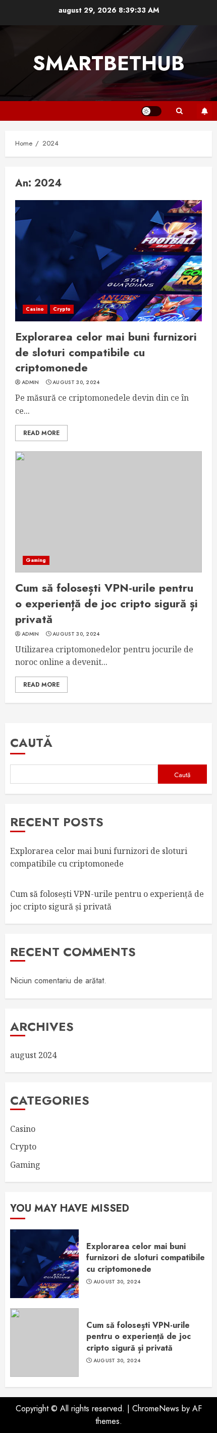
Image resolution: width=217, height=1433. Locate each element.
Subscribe (204, 111)
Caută (31, 742)
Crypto (62, 309)
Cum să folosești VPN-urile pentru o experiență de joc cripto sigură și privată (106, 603)
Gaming (36, 560)
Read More (41, 433)
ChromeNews (155, 1408)
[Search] (179, 111)
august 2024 (33, 1055)
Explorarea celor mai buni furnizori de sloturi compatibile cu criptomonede (106, 352)
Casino (35, 309)
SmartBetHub (109, 63)
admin (30, 382)
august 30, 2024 (76, 382)
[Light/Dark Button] (151, 111)
